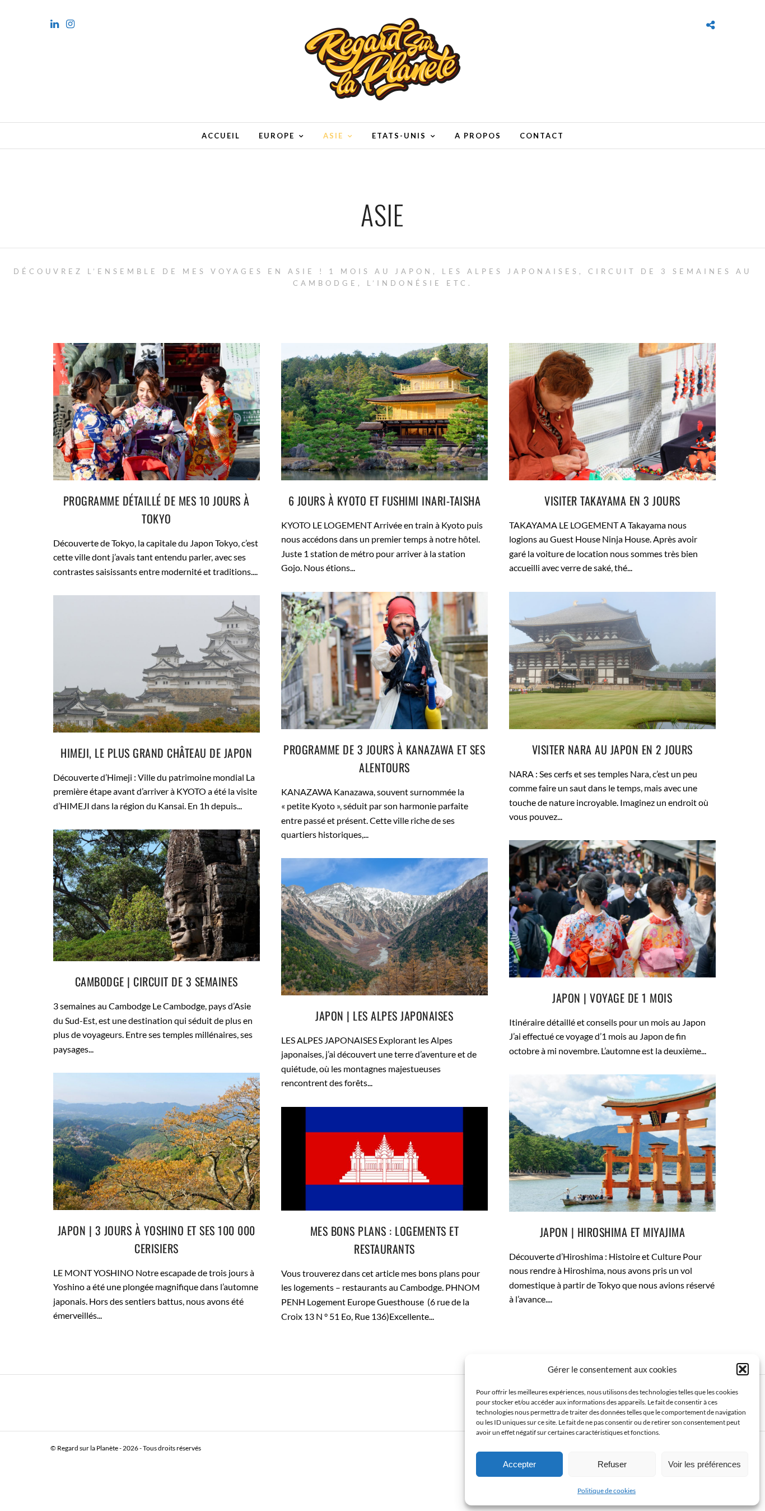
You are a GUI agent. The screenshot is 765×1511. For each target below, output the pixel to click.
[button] (742, 1369)
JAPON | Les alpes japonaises (384, 1015)
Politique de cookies (606, 1490)
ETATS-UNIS (399, 135)
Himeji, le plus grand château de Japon (156, 752)
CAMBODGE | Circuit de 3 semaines (156, 981)
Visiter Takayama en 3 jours (612, 500)
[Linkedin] (54, 24)
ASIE (333, 135)
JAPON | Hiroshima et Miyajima (612, 1231)
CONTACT (542, 135)
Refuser (612, 1464)
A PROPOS (478, 135)
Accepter (519, 1464)
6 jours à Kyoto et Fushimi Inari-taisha (384, 500)
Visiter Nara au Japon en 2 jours (612, 749)
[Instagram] (70, 24)
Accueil (221, 135)
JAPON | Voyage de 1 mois (612, 997)
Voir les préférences (704, 1464)
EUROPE (277, 135)
